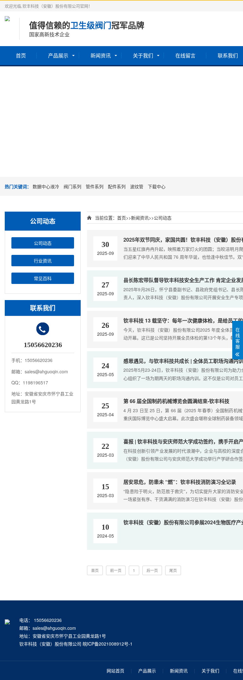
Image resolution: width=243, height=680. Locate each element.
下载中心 (156, 186)
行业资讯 (43, 260)
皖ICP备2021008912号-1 (108, 644)
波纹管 (136, 186)
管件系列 (94, 186)
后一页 (152, 570)
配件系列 (117, 186)
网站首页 (115, 670)
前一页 (116, 570)
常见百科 (43, 278)
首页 (21, 55)
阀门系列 (72, 186)
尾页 (173, 570)
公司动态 (43, 243)
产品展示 (58, 55)
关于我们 (143, 55)
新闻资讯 (100, 55)
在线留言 (185, 55)
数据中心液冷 (46, 186)
